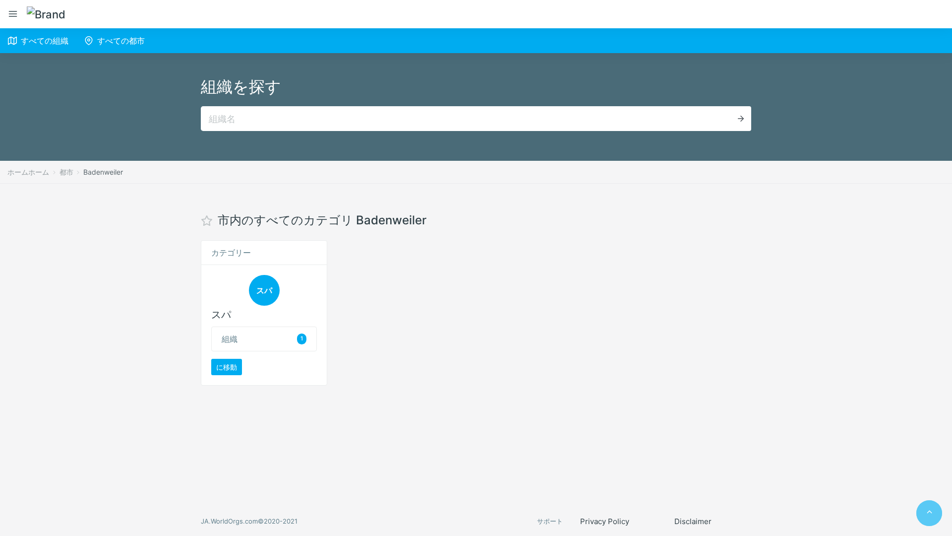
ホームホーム (28, 172)
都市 (66, 172)
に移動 (226, 367)
